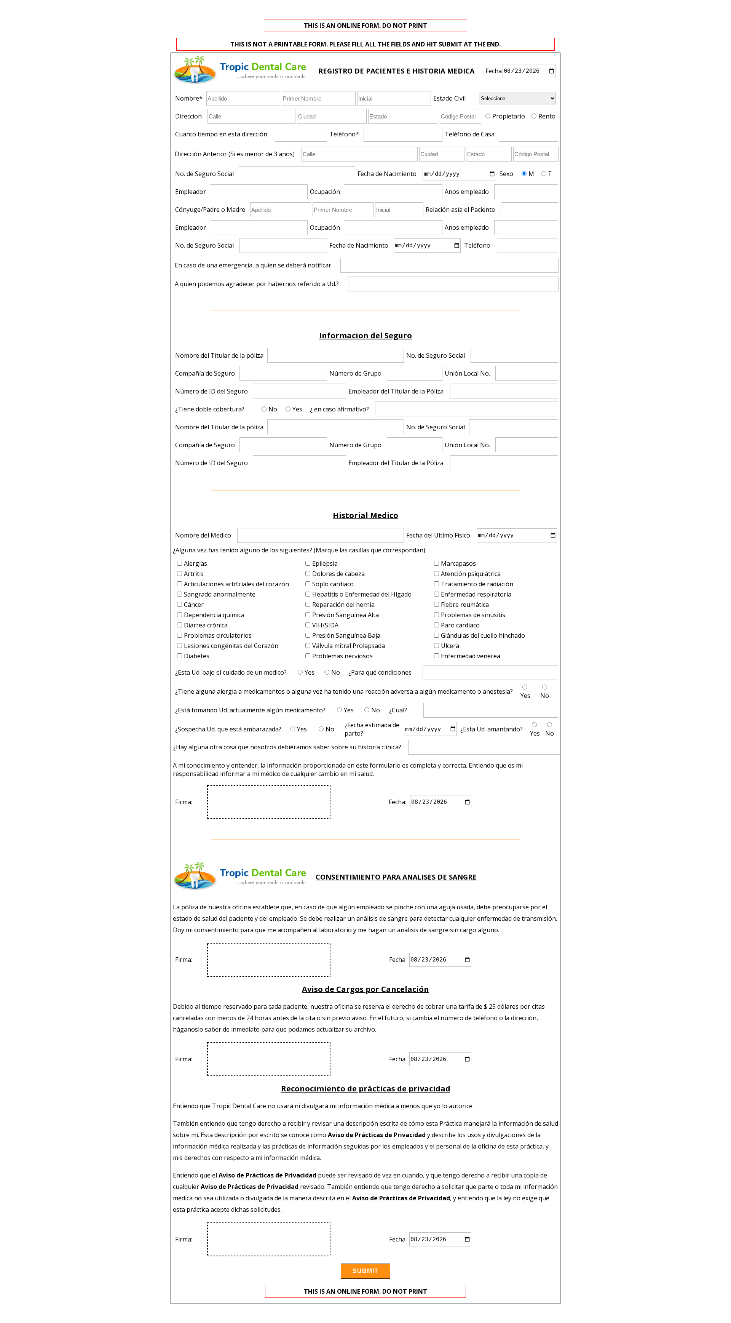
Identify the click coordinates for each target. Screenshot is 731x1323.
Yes (297, 409)
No (272, 409)
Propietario (508, 116)
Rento (546, 116)
